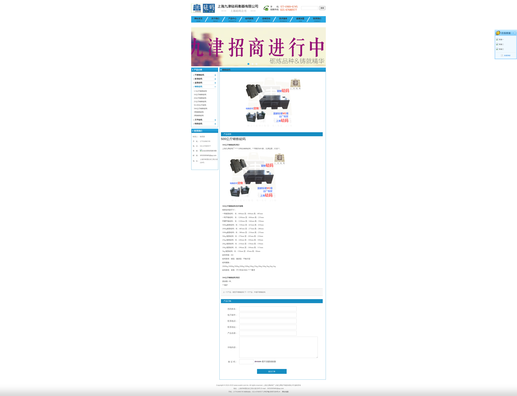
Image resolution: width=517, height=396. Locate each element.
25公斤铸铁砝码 (200, 102)
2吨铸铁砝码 (199, 115)
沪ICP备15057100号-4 (271, 392)
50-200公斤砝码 (200, 105)
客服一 (501, 39)
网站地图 (285, 392)
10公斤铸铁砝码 (200, 95)
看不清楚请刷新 (268, 362)
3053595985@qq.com (208, 155)
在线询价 (507, 55)
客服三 (501, 49)
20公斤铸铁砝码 (200, 98)
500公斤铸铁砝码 (200, 108)
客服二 (501, 44)
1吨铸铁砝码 (199, 112)
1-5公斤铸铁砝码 (200, 91)
